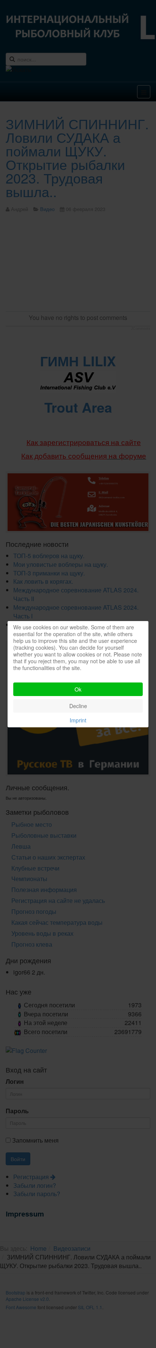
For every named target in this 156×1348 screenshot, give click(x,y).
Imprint (78, 720)
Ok (78, 689)
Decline (78, 706)
